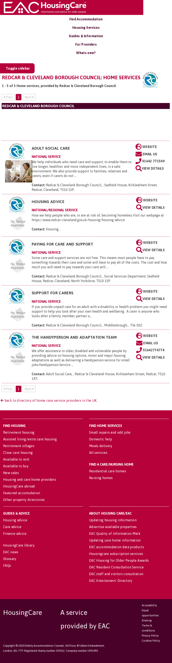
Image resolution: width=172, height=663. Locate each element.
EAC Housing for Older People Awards (119, 560)
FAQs (7, 565)
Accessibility (149, 605)
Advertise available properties (113, 527)
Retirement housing (19, 432)
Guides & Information (86, 36)
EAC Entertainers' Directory (110, 580)
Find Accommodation (86, 19)
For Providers (86, 44)
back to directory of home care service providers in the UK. (50, 400)
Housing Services (86, 27)
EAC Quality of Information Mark (115, 533)
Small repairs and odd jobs (109, 432)
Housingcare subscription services (116, 554)
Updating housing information (113, 520)
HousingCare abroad (19, 486)
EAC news (10, 552)
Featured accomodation (21, 493)
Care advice (12, 527)
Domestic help (100, 439)
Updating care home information (115, 540)
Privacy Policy (150, 635)
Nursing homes (101, 478)
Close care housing (18, 452)
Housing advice (15, 520)
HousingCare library (19, 545)
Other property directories (24, 500)
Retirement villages (18, 446)
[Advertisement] (85, 125)
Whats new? (86, 53)
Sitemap (147, 620)
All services (98, 452)
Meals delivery (100, 446)
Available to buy (16, 466)
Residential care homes (107, 471)
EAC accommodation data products (116, 547)
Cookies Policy (151, 640)
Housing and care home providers (29, 479)
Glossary (9, 559)
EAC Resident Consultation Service (116, 567)
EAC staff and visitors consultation (116, 574)
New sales (11, 473)
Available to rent (16, 459)
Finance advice (14, 533)
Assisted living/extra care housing (30, 439)
